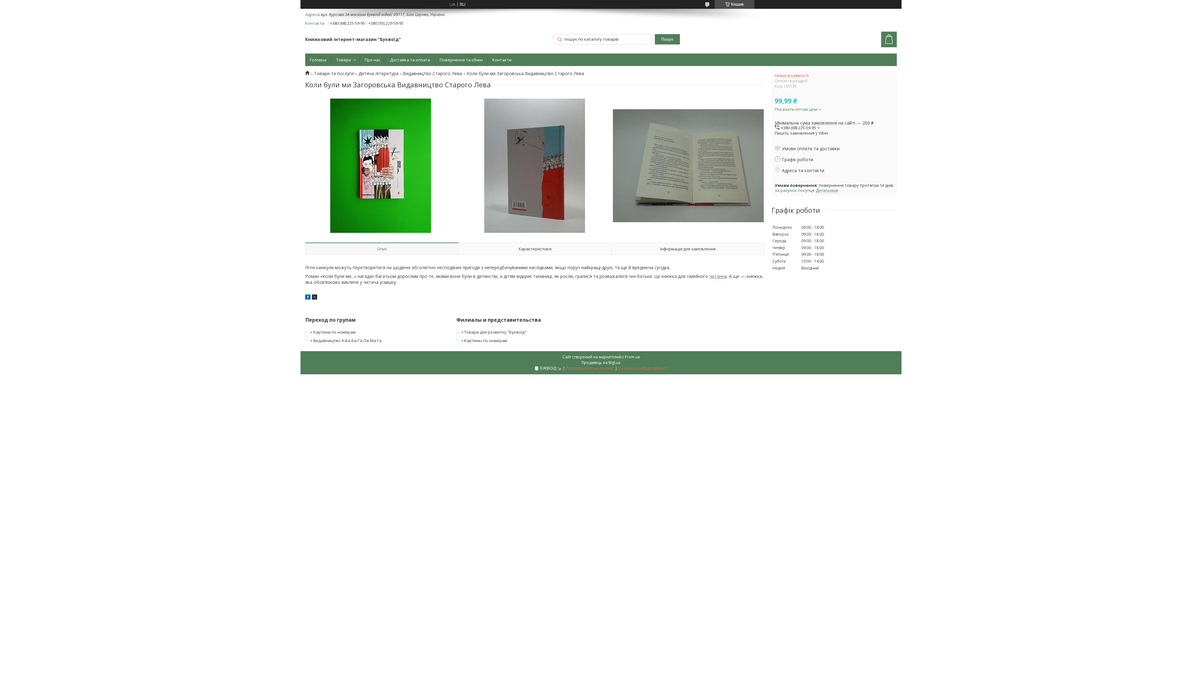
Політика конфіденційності (643, 368)
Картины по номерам (485, 340)
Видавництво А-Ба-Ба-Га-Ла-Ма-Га (347, 340)
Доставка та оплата (410, 60)
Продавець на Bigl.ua (601, 362)
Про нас (372, 60)
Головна (318, 60)
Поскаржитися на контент (590, 368)
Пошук (667, 39)
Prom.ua (632, 357)
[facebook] (308, 298)
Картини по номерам (334, 332)
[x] (314, 298)
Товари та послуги (334, 73)
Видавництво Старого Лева (432, 73)
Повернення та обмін (461, 60)
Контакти (501, 60)
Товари (343, 60)
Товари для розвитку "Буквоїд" (495, 332)
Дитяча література (378, 73)
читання (718, 276)
